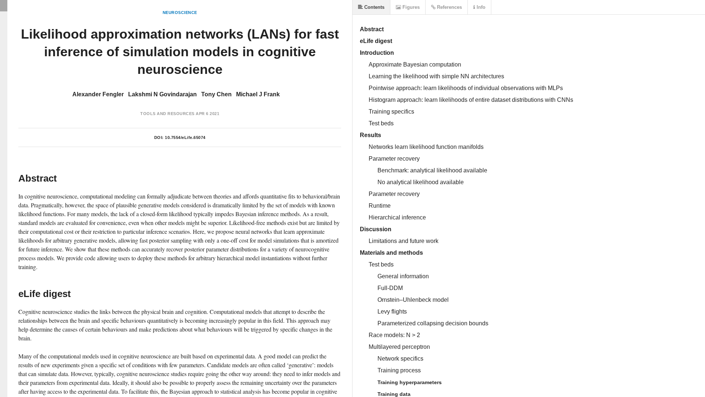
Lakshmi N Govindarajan (162, 94)
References (448, 7)
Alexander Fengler (98, 94)
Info (480, 7)
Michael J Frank (258, 94)
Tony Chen (216, 94)
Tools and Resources (167, 113)
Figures (410, 7)
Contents (373, 7)
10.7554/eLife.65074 (185, 137)
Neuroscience (180, 12)
